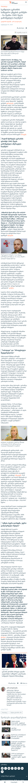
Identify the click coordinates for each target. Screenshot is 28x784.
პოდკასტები (14, 782)
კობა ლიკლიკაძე (16, 22)
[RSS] (22, 768)
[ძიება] (23, 782)
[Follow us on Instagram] (15, 768)
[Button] (20, 28)
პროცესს (23, 134)
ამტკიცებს (18, 475)
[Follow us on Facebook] (2, 768)
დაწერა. (11, 288)
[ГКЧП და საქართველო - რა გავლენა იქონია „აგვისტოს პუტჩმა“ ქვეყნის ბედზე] (6, 755)
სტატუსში (10, 235)
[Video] (5, 782)
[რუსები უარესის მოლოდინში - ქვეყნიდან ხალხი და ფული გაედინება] (6, 722)
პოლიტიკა (4, 6)
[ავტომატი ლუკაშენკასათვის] (6, 729)
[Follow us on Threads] (18, 768)
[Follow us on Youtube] (9, 768)
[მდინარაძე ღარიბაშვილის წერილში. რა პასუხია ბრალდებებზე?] (6, 736)
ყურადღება (10, 103)
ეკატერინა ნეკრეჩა (6, 22)
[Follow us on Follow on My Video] (12, 768)
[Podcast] (2, 771)
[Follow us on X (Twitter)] (5, 768)
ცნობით (3, 637)
